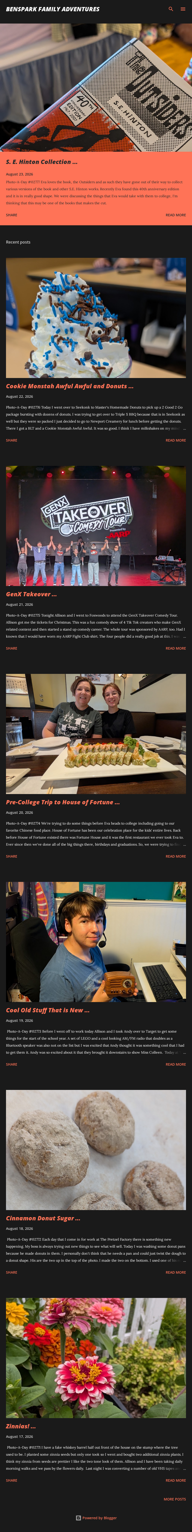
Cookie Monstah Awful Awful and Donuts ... (70, 386)
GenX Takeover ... (31, 594)
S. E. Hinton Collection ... (42, 161)
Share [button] (11, 215)
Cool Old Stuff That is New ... (48, 1010)
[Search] (171, 9)
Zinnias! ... (21, 1426)
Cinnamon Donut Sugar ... (43, 1218)
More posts (175, 1499)
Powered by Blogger (99, 1517)
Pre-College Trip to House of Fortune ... (63, 802)
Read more (176, 215)
